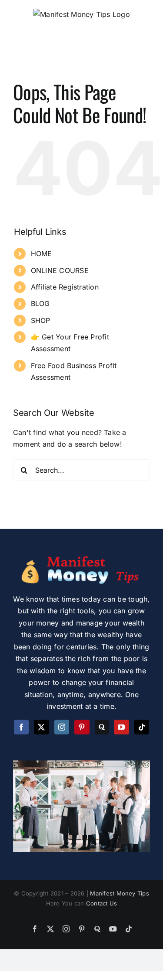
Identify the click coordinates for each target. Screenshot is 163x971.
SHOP (40, 320)
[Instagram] (61, 727)
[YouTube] (121, 727)
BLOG (40, 303)
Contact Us (101, 903)
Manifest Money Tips (119, 893)
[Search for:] (81, 469)
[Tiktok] (141, 727)
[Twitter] (41, 727)
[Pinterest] (81, 727)
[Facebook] (21, 727)
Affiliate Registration (65, 287)
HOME (41, 253)
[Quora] (102, 727)
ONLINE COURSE (60, 270)
